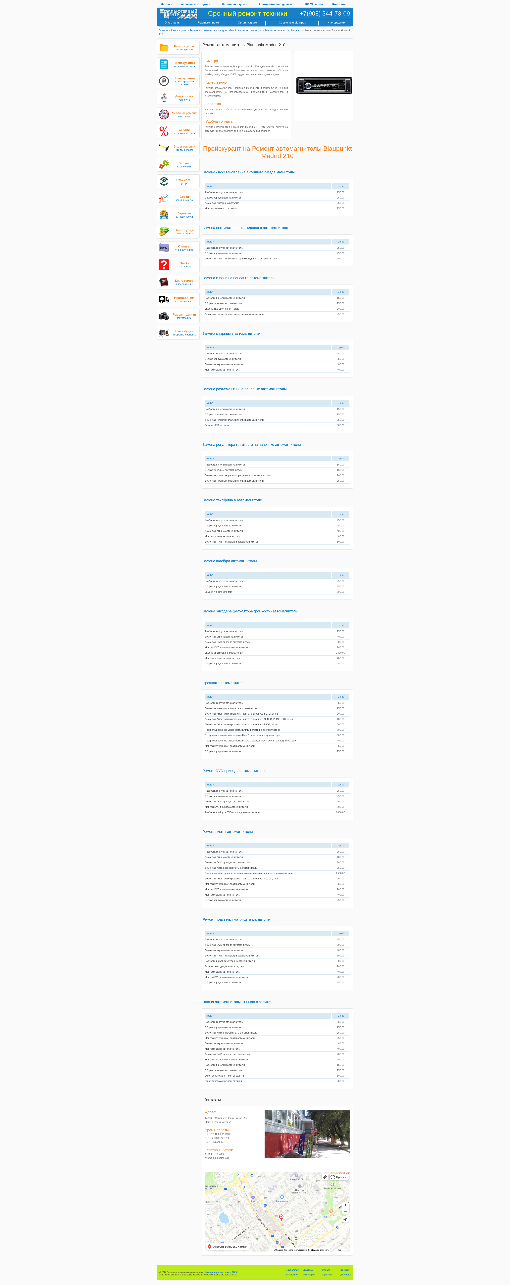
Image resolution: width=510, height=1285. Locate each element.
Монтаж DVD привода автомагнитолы (226, 647)
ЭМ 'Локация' (314, 4)
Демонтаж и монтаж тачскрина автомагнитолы (231, 541)
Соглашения (291, 1274)
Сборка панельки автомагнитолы (223, 303)
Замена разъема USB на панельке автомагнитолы (245, 389)
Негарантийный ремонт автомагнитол (240, 30)
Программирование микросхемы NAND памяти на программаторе (242, 735)
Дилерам (308, 1270)
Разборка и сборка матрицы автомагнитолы (230, 961)
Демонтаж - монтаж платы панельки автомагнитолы (234, 314)
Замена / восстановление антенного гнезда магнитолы (249, 172)
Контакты (339, 4)
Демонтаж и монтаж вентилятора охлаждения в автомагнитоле (241, 258)
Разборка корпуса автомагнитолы (224, 192)
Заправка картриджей (194, 4)
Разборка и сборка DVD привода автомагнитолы (232, 812)
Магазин (166, 4)
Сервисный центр (234, 4)
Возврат (344, 1270)
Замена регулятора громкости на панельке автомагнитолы (252, 445)
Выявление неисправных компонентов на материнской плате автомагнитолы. (249, 873)
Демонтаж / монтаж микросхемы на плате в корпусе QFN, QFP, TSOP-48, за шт (249, 719)
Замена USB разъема (217, 425)
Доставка (345, 1274)
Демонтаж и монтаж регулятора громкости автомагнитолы (238, 475)
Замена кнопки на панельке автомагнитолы (239, 278)
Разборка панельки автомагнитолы (225, 298)
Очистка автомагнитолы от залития (225, 1075)
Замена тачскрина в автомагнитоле (232, 500)
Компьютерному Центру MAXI (221, 1272)
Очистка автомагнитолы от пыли (223, 1081)
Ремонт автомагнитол (202, 30)
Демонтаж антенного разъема (222, 203)
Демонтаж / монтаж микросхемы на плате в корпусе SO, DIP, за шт (242, 713)
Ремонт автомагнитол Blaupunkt (283, 30)
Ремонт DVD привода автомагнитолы (234, 771)
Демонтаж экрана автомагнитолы (224, 364)
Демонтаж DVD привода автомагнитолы (227, 642)
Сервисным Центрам (292, 22)
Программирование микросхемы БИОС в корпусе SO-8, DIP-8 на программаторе (250, 740)
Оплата (326, 1270)
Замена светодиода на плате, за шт (225, 966)
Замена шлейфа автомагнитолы (230, 561)
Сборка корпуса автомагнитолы (223, 197)
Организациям (247, 22)
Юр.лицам (309, 1274)
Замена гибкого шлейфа (218, 592)
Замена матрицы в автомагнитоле (231, 333)
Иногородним (336, 22)
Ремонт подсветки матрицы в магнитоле (236, 919)
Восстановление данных (275, 4)
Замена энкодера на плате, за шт (224, 652)
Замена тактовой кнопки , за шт (222, 308)
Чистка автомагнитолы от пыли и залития (237, 1002)
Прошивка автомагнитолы (224, 683)
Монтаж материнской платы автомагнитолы (230, 746)
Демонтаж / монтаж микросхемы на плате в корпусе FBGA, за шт (241, 724)
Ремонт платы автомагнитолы (228, 832)
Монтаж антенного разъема (221, 208)
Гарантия (327, 1274)
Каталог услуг (179, 30)
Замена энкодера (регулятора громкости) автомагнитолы (250, 611)
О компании (172, 22)
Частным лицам (208, 22)
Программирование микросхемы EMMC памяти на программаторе (242, 730)
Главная (163, 30)
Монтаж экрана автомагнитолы (222, 369)
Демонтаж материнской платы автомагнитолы (231, 708)
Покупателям (292, 1270)
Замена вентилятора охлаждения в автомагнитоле (245, 228)
